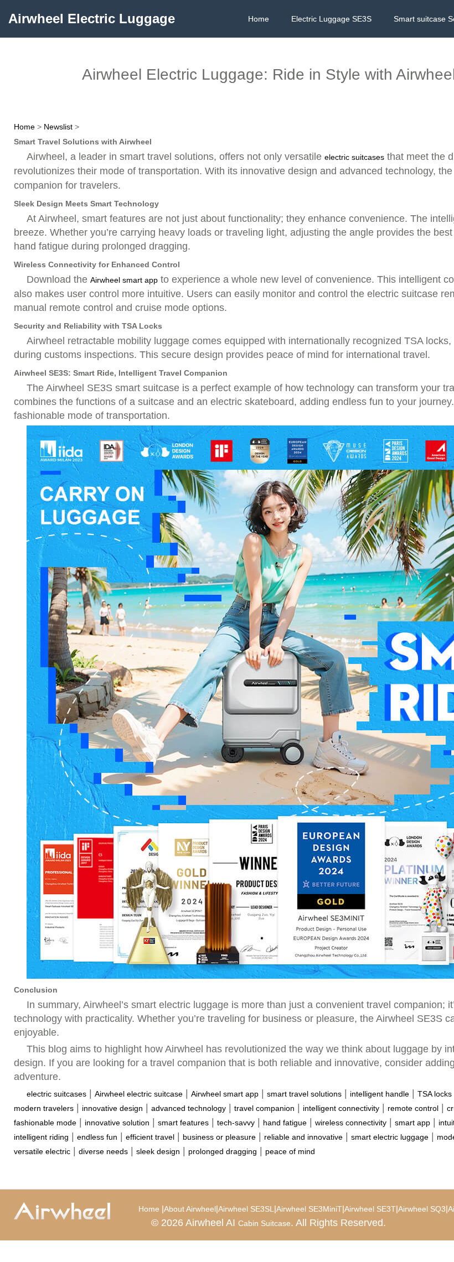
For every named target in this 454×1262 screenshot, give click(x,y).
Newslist (58, 126)
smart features (183, 1122)
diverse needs (103, 1151)
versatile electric (42, 1151)
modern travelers (44, 1108)
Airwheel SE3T (370, 1208)
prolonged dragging (222, 1151)
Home (258, 18)
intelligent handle (379, 1093)
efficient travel (150, 1137)
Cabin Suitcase (264, 1223)
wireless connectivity (350, 1122)
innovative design (112, 1108)
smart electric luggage (390, 1137)
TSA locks (434, 1093)
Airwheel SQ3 (422, 1208)
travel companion (264, 1108)
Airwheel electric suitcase (139, 1093)
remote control (413, 1108)
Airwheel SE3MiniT (309, 1208)
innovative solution (117, 1122)
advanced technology (188, 1108)
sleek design (158, 1151)
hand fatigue (285, 1122)
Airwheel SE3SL (246, 1208)
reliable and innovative (303, 1137)
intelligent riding (41, 1137)
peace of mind (290, 1151)
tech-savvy (236, 1122)
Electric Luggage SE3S (331, 18)
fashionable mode (45, 1122)
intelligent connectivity (341, 1108)
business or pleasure (219, 1137)
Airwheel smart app (124, 280)
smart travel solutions (304, 1093)
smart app (412, 1122)
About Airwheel (190, 1208)
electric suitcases (354, 157)
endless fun (97, 1137)
